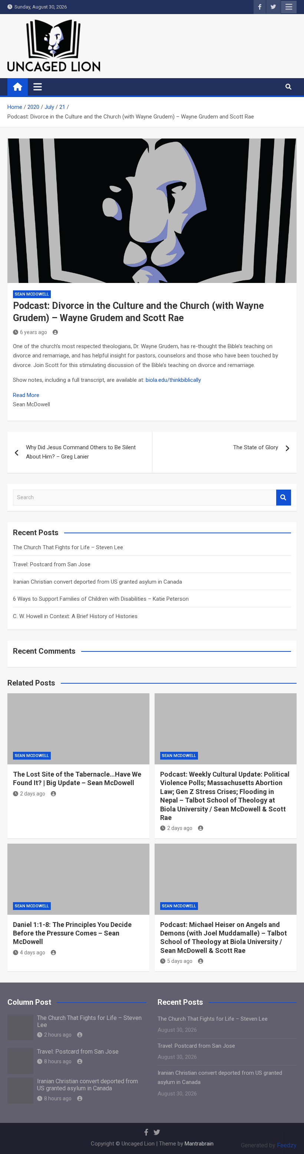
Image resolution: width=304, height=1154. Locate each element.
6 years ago (33, 332)
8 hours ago (58, 1061)
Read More (26, 395)
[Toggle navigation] (37, 86)
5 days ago (179, 961)
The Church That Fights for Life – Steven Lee (68, 547)
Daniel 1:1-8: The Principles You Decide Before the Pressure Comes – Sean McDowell (72, 933)
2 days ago (32, 794)
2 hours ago (58, 1035)
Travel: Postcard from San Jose (51, 564)
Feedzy (287, 1145)
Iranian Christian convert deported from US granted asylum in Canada (97, 581)
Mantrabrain (199, 1143)
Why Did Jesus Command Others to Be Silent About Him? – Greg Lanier (81, 452)
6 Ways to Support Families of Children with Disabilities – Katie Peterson (101, 599)
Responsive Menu (289, 7)
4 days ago (32, 952)
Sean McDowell (32, 294)
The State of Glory (255, 447)
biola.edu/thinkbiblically (173, 380)
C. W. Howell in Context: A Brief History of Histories (75, 616)
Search (283, 498)
